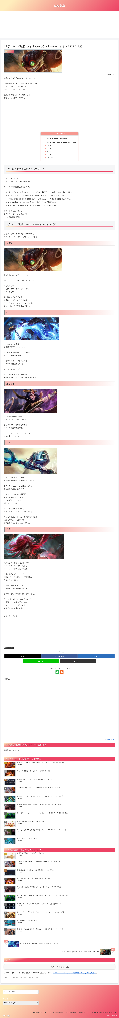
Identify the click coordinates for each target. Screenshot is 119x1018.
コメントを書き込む (59, 967)
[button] (78, 661)
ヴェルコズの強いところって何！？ (57, 138)
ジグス (49, 145)
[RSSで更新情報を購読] (61, 672)
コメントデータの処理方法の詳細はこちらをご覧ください (74, 973)
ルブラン (50, 151)
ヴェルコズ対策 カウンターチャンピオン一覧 (60, 142)
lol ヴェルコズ (9, 647)
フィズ (49, 154)
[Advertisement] (59, 25)
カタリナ (50, 157)
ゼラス (49, 148)
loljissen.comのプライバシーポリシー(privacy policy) (48, 1012)
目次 (58, 133)
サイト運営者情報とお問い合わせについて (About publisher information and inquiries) (91, 1012)
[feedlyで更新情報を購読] (57, 672)
